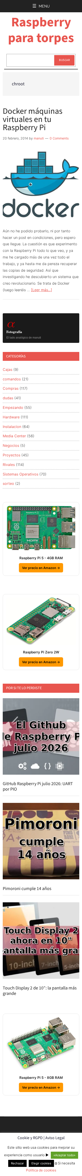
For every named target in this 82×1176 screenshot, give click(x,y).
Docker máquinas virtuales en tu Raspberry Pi (32, 119)
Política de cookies (41, 1170)
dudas (8, 398)
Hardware (11, 417)
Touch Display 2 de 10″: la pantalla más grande (40, 991)
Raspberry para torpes (41, 30)
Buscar (64, 60)
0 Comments (59, 138)
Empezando (13, 407)
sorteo (8, 483)
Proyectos (11, 455)
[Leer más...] (41, 290)
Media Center (14, 436)
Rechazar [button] (17, 1163)
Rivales (9, 464)
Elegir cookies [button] (41, 1163)
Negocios (11, 445)
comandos (12, 379)
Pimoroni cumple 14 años (27, 888)
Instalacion (12, 426)
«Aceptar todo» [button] (64, 1155)
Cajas (7, 369)
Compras (10, 388)
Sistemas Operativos (20, 474)
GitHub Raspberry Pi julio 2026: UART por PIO (38, 786)
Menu (44, 6)
